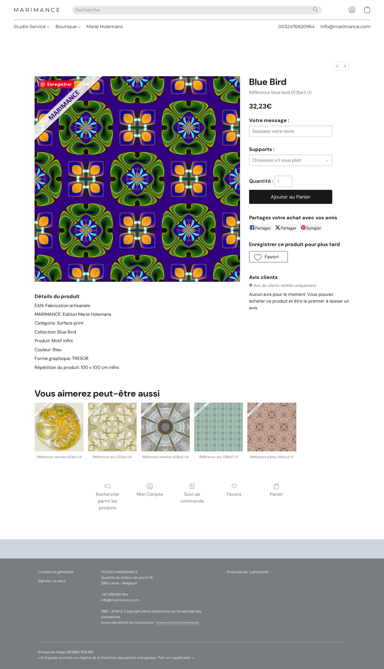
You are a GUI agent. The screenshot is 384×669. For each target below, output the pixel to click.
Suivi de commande (192, 497)
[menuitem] (337, 66)
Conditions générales (55, 572)
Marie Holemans (104, 26)
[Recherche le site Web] (315, 9)
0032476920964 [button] (296, 26)
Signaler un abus (52, 581)
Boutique (66, 26)
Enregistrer (59, 84)
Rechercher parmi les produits (108, 501)
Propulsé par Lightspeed (247, 572)
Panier (276, 494)
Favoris (234, 494)
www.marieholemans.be (177, 622)
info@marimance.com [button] (345, 26)
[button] (37, 10)
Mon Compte (150, 494)
